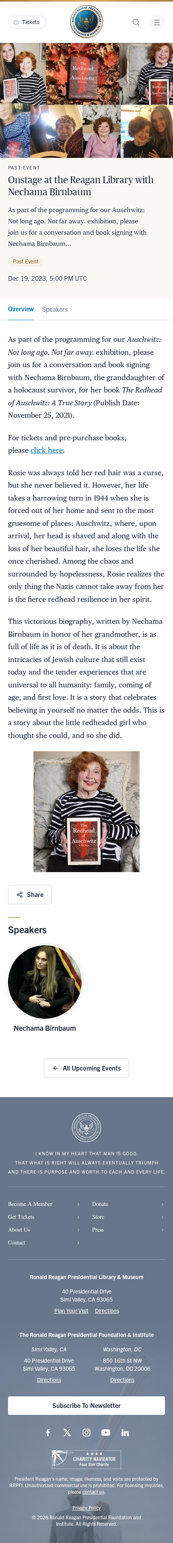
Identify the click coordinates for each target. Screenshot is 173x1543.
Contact (16, 1242)
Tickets (30, 21)
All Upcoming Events (92, 1068)
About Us (19, 1229)
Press (98, 1229)
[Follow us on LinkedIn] (125, 1432)
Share (35, 894)
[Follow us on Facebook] (48, 1432)
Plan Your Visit (71, 1310)
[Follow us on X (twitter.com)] (67, 1432)
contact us (93, 1491)
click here (47, 450)
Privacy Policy (86, 1507)
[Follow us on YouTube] (106, 1432)
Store (98, 1216)
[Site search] (136, 22)
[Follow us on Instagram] (86, 1432)
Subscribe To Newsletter (86, 1405)
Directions (107, 1310)
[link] (21, 309)
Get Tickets (21, 1216)
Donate (100, 1204)
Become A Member (30, 1204)
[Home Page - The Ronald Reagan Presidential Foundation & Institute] (86, 22)
